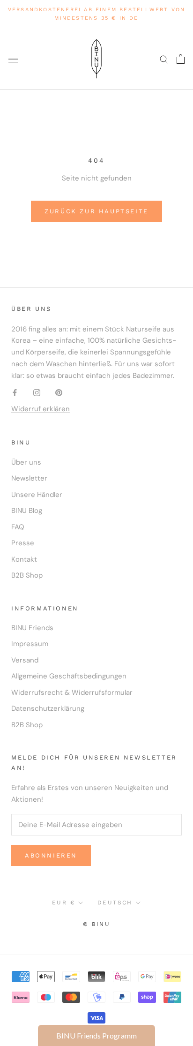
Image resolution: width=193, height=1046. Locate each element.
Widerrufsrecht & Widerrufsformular (72, 692)
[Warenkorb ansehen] (181, 59)
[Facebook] (14, 392)
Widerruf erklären (40, 409)
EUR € (63, 902)
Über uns (26, 462)
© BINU (96, 924)
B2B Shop (27, 575)
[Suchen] (164, 59)
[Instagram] (36, 392)
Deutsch (115, 902)
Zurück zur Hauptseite (96, 211)
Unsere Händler (36, 494)
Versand (24, 660)
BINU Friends (32, 627)
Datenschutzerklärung (47, 708)
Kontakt (24, 559)
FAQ (17, 527)
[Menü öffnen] (13, 58)
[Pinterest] (58, 392)
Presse (22, 543)
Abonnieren (51, 855)
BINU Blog (26, 510)
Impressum (29, 643)
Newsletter (29, 478)
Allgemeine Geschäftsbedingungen (68, 676)
